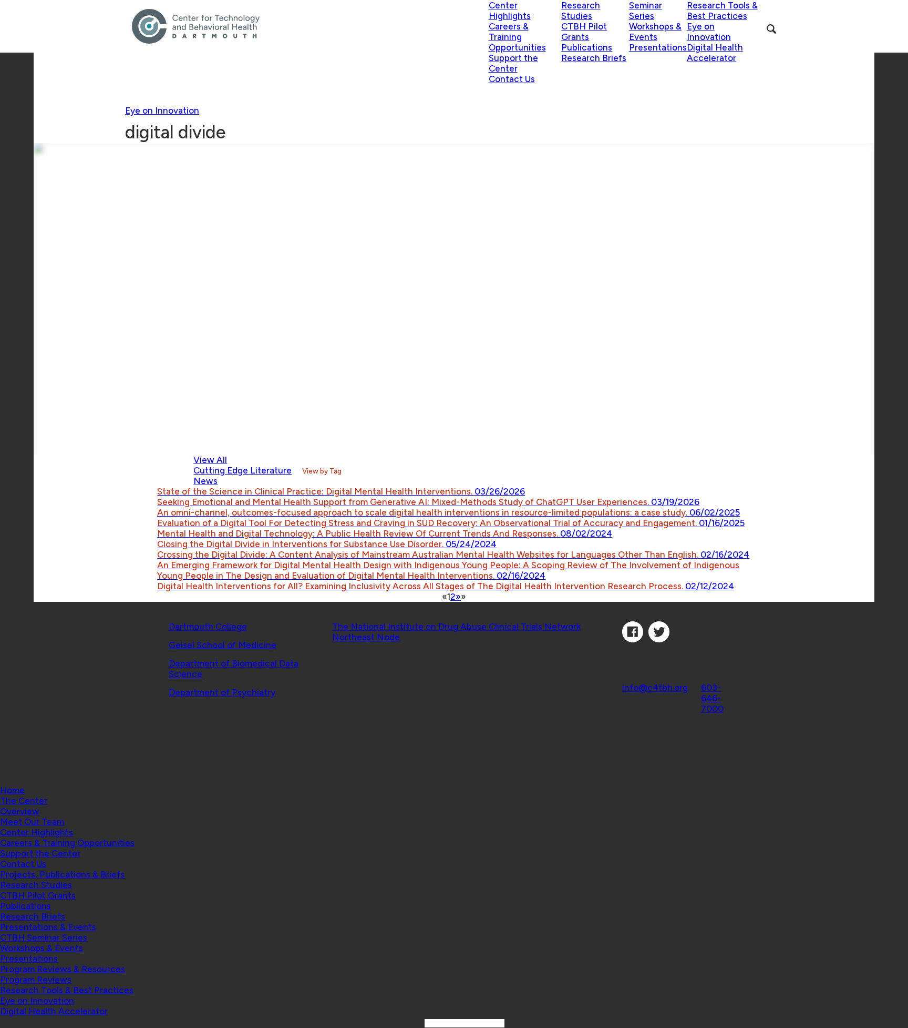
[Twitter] (658, 639)
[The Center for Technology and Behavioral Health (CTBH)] (310, 26)
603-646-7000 (712, 698)
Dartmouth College (208, 626)
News (205, 481)
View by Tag (322, 471)
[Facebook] (632, 639)
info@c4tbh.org (655, 687)
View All (210, 460)
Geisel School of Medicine (222, 645)
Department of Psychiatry (222, 692)
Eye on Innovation (162, 110)
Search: (408, 1022)
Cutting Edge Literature (242, 470)
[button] (23, 800)
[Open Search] (771, 29)
